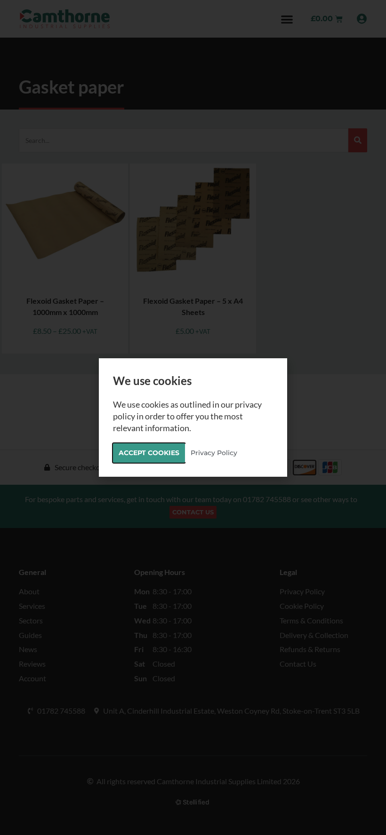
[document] (193, 417)
